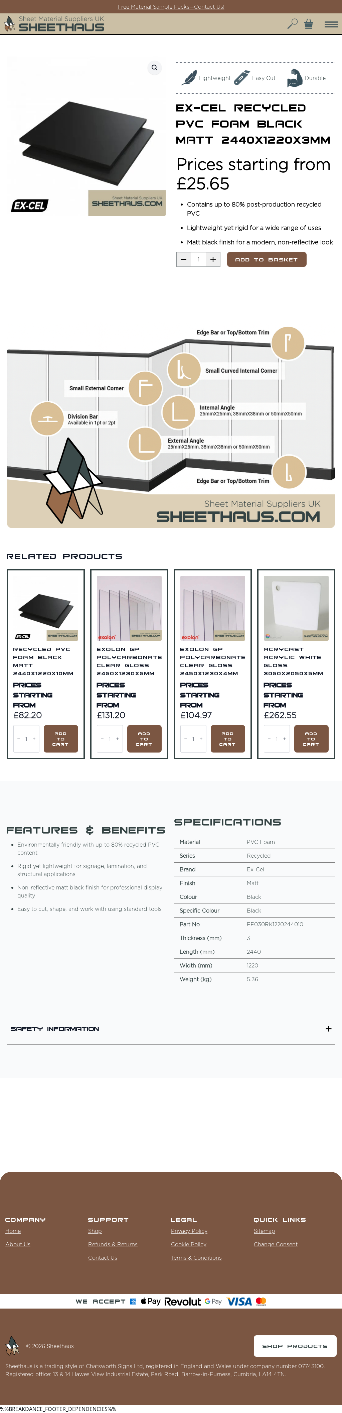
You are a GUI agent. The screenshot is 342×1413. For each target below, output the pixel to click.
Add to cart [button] (60, 739)
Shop (95, 1231)
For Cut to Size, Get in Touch (171, 6)
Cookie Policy (188, 1244)
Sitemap (264, 1231)
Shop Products (295, 1346)
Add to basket (266, 259)
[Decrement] (18, 739)
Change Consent (276, 1244)
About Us (17, 1244)
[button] (155, 68)
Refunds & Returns (113, 1244)
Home (13, 1231)
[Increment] (34, 739)
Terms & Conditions (196, 1257)
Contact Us (102, 1257)
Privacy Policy (189, 1231)
